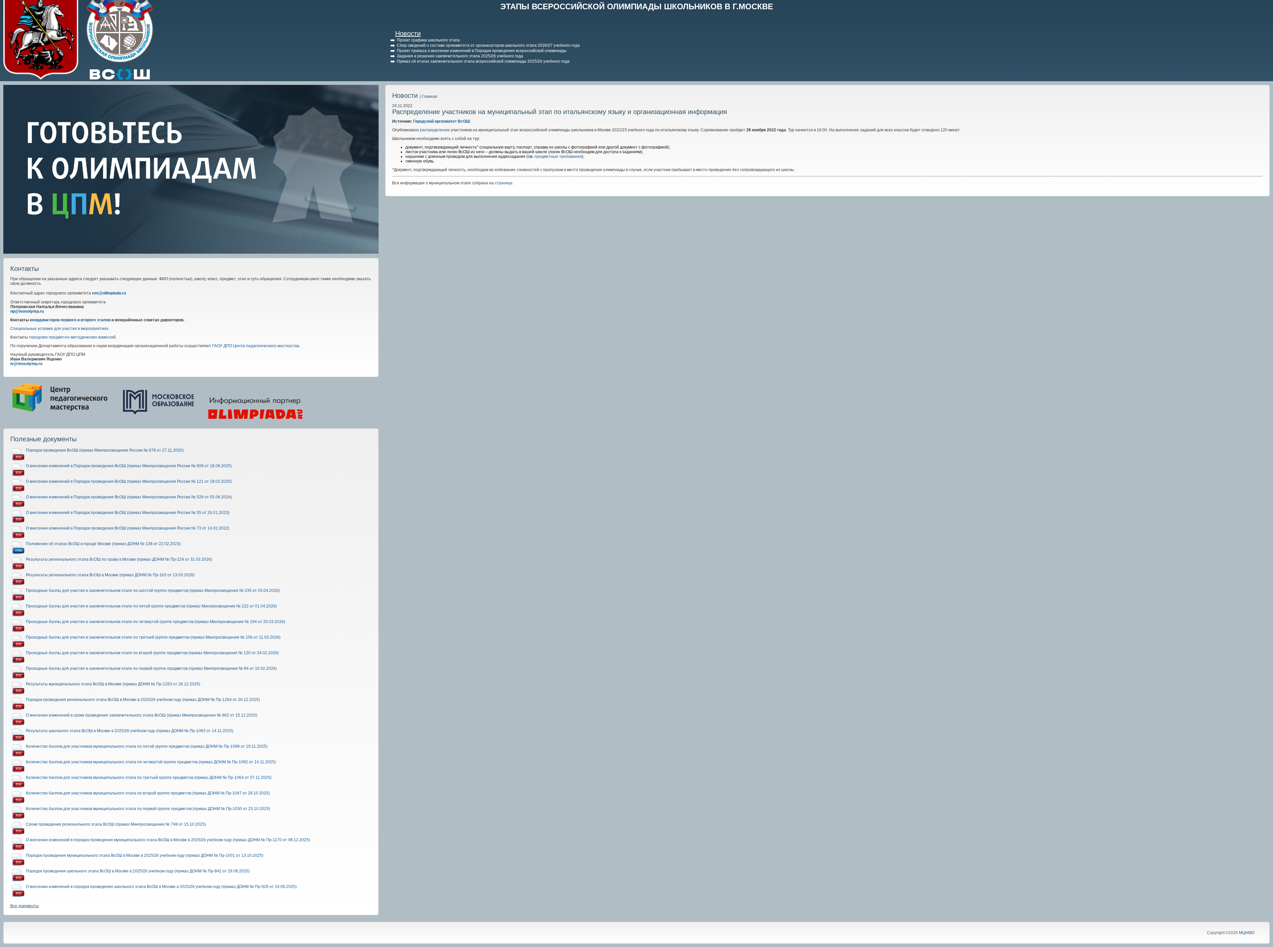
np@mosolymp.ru (27, 311)
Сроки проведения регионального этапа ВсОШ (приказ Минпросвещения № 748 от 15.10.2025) (116, 824)
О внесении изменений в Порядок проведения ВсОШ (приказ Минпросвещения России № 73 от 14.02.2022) (127, 528)
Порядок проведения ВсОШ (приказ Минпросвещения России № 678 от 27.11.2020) (105, 450)
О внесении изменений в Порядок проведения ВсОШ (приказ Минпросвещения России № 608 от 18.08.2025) (129, 466)
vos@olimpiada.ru (109, 293)
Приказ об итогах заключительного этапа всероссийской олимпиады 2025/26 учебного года (483, 61)
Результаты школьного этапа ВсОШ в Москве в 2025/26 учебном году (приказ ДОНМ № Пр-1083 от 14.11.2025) (129, 730)
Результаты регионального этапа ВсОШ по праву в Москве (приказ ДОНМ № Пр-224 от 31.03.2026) (119, 559)
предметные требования (558, 156)
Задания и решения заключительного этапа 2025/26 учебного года (460, 56)
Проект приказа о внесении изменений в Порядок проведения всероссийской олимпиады (482, 50)
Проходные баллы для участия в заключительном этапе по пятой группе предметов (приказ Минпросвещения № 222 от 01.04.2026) (151, 606)
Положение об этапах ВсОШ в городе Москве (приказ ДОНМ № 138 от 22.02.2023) (103, 543)
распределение (435, 130)
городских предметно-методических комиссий (72, 337)
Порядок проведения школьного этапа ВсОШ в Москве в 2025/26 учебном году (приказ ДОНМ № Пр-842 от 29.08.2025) (138, 871)
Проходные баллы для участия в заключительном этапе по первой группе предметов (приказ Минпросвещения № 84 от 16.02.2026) (151, 668)
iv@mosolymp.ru (26, 363)
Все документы (24, 906)
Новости (408, 33)
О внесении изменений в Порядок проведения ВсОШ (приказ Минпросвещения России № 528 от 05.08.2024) (129, 497)
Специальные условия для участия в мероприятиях (59, 328)
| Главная (428, 96)
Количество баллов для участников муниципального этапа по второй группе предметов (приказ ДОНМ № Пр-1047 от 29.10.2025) (148, 793)
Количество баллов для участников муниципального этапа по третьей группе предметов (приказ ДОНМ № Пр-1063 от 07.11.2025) (149, 777)
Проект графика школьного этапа (428, 40)
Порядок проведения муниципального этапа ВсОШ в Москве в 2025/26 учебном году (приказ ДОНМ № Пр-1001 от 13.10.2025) (144, 855)
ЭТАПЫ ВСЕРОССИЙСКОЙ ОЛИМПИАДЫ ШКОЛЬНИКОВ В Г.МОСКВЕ (636, 6)
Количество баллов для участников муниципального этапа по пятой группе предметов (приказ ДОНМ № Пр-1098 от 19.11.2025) (147, 746)
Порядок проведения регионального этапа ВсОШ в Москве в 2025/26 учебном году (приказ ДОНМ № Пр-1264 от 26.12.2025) (143, 699)
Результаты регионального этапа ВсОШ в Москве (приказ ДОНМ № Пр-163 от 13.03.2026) (110, 575)
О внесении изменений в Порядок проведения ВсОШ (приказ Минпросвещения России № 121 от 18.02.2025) (129, 481)
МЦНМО (1246, 932)
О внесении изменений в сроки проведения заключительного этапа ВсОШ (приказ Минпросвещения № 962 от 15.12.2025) (141, 715)
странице (504, 183)
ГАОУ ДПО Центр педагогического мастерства (255, 346)
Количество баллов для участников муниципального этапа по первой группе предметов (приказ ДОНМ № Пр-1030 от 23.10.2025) (148, 808)
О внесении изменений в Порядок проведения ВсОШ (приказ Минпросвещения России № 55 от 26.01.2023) (127, 512)
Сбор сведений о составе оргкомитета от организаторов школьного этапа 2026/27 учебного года (488, 45)
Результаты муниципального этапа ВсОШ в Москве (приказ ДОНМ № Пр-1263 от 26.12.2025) (113, 684)
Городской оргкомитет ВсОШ (441, 121)
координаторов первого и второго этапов (70, 320)
